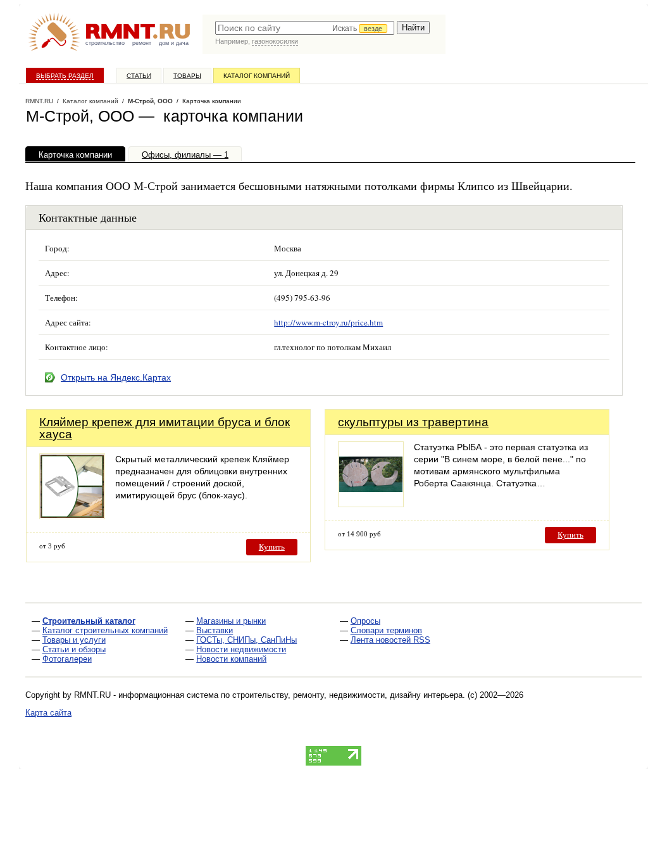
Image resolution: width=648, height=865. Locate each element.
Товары (187, 75)
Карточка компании (75, 155)
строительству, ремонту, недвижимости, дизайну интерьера (347, 695)
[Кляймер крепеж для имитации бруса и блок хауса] (72, 516)
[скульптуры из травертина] (371, 503)
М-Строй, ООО (150, 101)
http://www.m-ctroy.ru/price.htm (328, 322)
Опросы (365, 621)
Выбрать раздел (65, 75)
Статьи (139, 75)
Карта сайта (48, 712)
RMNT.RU (39, 101)
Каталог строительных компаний (105, 630)
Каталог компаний (256, 75)
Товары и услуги (74, 640)
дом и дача (174, 43)
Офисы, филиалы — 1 (185, 155)
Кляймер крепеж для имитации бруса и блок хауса (164, 428)
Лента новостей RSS (390, 640)
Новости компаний (231, 659)
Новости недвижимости (241, 649)
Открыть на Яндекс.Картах (116, 377)
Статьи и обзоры (74, 649)
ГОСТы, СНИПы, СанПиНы (246, 640)
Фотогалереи (67, 659)
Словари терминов (386, 630)
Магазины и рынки (231, 621)
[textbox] (304, 28)
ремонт (141, 43)
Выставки (214, 630)
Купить (272, 547)
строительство (105, 43)
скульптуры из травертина (413, 422)
